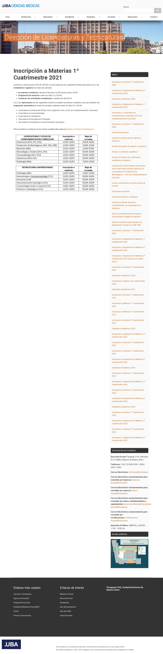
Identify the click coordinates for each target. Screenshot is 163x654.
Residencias (64, 603)
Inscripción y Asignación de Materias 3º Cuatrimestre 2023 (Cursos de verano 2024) (128, 259)
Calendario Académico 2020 (123, 275)
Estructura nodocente (121, 191)
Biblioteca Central (66, 594)
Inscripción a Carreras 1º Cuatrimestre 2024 (128, 374)
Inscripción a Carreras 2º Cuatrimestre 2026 (128, 83)
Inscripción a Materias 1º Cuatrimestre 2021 (128, 304)
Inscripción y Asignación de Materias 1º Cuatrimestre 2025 (128, 422)
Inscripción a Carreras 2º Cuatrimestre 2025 (128, 430)
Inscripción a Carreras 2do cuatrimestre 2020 (128, 282)
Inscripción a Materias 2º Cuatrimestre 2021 (128, 313)
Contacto (153, 17)
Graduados (91, 17)
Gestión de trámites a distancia (125, 197)
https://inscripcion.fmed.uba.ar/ (81, 129)
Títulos (16, 611)
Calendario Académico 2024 (123, 368)
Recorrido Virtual (66, 598)
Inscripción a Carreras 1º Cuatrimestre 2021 (128, 296)
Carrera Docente (66, 615)
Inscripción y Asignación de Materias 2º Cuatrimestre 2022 (128, 360)
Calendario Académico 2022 (123, 328)
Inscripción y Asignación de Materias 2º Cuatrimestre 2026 (128, 92)
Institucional (26, 17)
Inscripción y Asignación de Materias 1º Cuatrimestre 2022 (128, 335)
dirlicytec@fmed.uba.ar (138, 472)
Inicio (8, 17)
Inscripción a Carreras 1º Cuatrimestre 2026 (128, 125)
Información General (120, 132)
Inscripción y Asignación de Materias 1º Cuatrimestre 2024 (128, 383)
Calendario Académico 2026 (123, 99)
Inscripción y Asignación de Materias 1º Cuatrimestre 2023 (128, 240)
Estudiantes (69, 17)
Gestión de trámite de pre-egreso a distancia (126, 139)
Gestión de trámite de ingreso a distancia (129, 146)
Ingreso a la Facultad (21, 598)
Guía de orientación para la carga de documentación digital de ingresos (126, 215)
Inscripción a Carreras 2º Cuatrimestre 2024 (128, 391)
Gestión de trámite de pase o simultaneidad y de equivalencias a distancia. (126, 205)
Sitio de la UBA (65, 611)
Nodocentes (132, 17)
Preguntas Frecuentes (21, 603)
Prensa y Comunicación (22, 615)
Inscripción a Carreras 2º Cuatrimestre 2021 (128, 321)
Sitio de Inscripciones (68, 607)
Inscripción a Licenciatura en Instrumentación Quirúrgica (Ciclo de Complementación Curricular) (127, 116)
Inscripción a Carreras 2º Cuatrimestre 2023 (128, 268)
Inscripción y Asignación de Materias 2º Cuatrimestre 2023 (128, 248)
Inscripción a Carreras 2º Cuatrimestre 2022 (128, 344)
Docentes (111, 17)
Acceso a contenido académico (125, 152)
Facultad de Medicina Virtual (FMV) (26, 607)
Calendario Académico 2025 (123, 407)
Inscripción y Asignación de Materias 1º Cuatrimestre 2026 (128, 105)
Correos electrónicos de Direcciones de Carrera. (128, 184)
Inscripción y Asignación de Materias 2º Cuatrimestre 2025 (128, 439)
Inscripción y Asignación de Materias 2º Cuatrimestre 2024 (128, 399)
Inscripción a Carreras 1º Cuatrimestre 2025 (128, 413)
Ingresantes (48, 17)
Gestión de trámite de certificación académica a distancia (126, 158)
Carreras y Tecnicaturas (22, 594)
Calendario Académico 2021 (123, 289)
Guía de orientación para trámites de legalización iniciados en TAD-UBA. (127, 223)
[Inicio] (20, 5)
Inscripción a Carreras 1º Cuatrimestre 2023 (128, 232)
